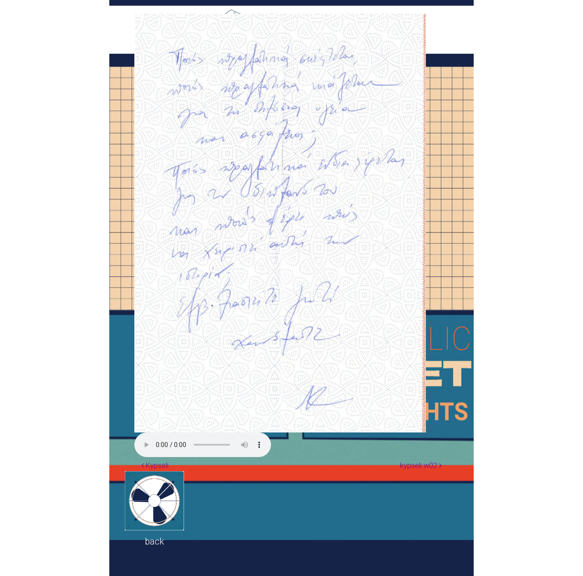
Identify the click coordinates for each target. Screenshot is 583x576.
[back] (154, 500)
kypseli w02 (419, 465)
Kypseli (156, 465)
